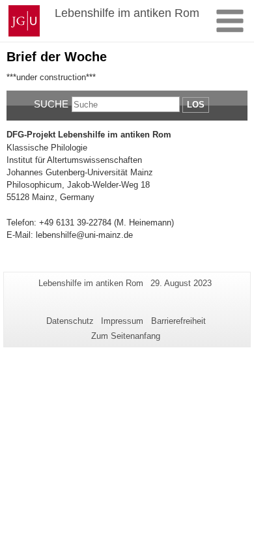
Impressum (122, 321)
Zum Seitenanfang (125, 336)
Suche (51, 103)
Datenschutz (70, 321)
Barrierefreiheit (178, 321)
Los (196, 104)
